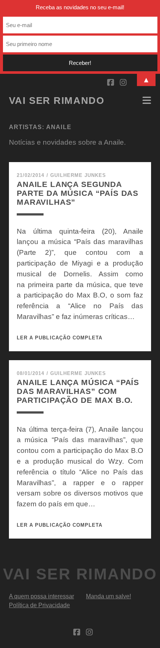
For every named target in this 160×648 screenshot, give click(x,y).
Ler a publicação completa (59, 338)
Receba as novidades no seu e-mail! (80, 7)
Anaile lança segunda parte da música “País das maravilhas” (77, 193)
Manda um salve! (108, 596)
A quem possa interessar (41, 596)
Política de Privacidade (39, 605)
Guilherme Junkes (78, 175)
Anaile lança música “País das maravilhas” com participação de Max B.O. (78, 391)
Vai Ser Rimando (56, 100)
